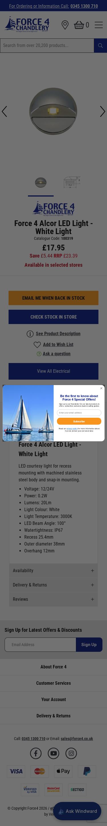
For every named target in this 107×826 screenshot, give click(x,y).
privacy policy (71, 428)
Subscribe (79, 421)
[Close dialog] (101, 388)
